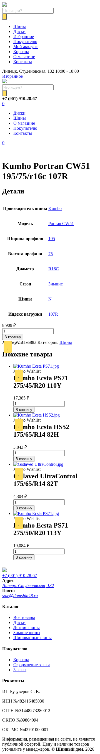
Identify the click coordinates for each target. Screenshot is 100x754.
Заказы (19, 669)
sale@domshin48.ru (20, 595)
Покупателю (25, 41)
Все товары (24, 617)
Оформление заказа (31, 664)
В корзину (12, 337)
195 (51, 238)
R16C (53, 268)
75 (50, 253)
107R (53, 314)
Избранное (23, 36)
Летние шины (26, 627)
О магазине (24, 56)
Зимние (55, 284)
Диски (19, 31)
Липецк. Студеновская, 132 (28, 585)
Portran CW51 (61, 223)
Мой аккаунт (25, 46)
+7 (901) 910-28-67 (19, 575)
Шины (19, 26)
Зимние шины (26, 632)
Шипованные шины (32, 637)
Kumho (55, 208)
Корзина (21, 51)
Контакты (22, 61)
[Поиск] (4, 17)
